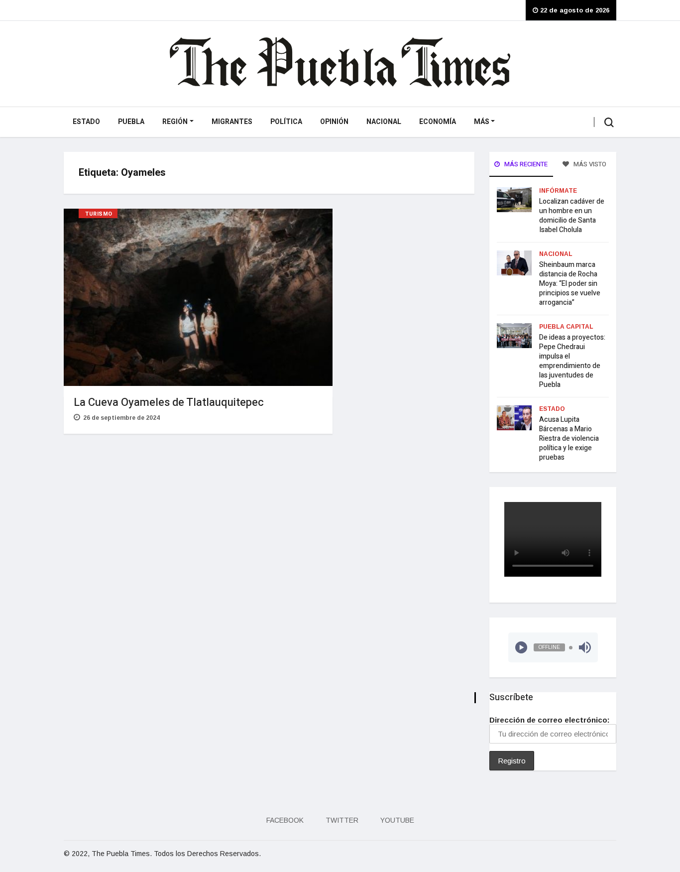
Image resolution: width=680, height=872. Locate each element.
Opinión (334, 122)
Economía (437, 122)
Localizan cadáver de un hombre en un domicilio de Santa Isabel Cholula (571, 215)
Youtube (397, 820)
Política (286, 122)
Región (175, 122)
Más (481, 122)
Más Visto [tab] (589, 164)
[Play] (521, 647)
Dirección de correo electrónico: (549, 720)
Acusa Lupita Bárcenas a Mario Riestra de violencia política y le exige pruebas (569, 438)
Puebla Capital (566, 326)
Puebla (131, 122)
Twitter (342, 820)
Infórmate (558, 190)
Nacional (383, 122)
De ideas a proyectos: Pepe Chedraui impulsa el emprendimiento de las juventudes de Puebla (572, 361)
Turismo (99, 214)
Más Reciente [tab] (525, 164)
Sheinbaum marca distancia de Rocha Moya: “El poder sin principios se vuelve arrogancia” (569, 283)
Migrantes (232, 122)
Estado (86, 122)
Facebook (285, 820)
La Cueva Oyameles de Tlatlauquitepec (169, 402)
